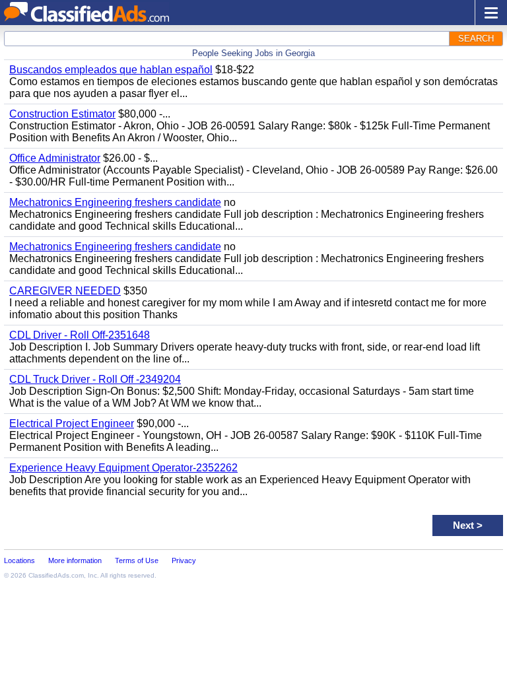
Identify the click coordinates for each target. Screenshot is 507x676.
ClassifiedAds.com (56, 575)
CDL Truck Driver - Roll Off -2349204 (95, 379)
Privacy (184, 560)
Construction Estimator (62, 113)
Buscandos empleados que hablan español (111, 69)
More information (75, 560)
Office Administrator (54, 158)
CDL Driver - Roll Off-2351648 (79, 335)
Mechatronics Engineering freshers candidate (115, 202)
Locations (19, 560)
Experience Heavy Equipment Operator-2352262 (123, 467)
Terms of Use (136, 560)
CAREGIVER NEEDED (65, 290)
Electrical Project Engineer (71, 423)
